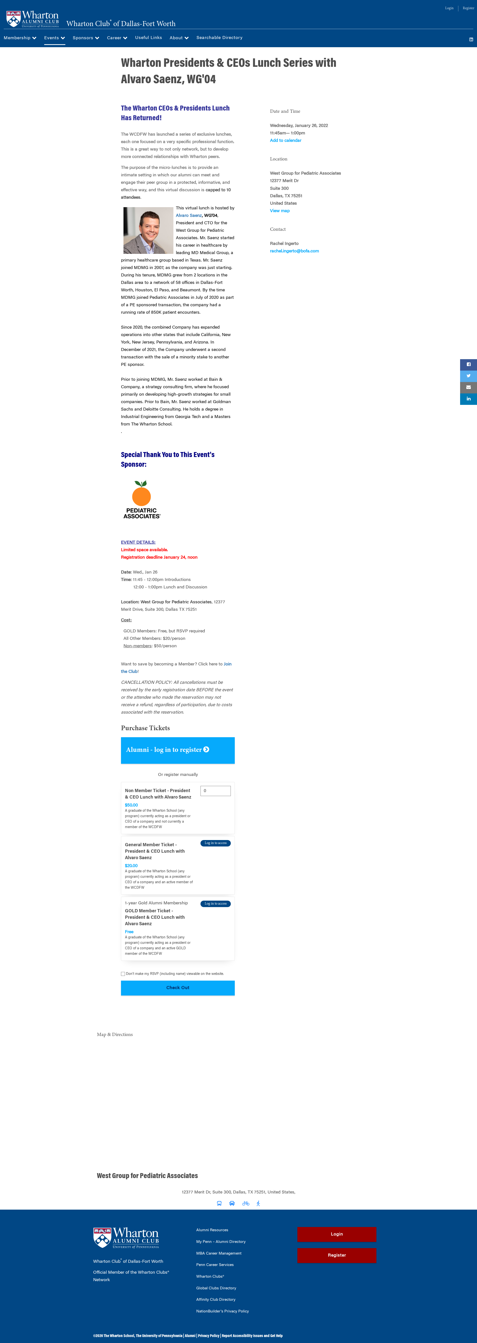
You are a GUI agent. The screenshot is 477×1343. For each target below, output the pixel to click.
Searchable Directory (220, 38)
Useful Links (148, 38)
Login (449, 8)
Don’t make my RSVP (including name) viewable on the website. (175, 974)
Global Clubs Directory (216, 1288)
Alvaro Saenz (189, 216)
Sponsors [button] (84, 38)
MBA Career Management (218, 1254)
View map (280, 211)
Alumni (190, 1336)
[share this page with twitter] (468, 376)
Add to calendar (285, 141)
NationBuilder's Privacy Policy (222, 1311)
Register (468, 8)
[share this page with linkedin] (468, 399)
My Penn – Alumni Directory (221, 1242)
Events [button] (52, 38)
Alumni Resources (212, 1230)
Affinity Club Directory (216, 1300)
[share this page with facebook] (468, 365)
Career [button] (115, 38)
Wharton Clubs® (210, 1277)
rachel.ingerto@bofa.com (294, 251)
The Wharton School (119, 1336)
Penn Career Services (215, 1265)
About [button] (177, 38)
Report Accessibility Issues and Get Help (252, 1336)
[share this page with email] (468, 387)
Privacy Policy (208, 1336)
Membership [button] (18, 38)
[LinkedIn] (471, 40)
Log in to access (216, 843)
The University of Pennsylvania (159, 1336)
